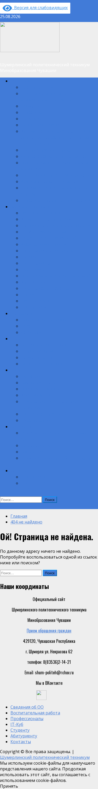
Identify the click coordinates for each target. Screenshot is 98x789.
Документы (30, 106)
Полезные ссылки (36, 420)
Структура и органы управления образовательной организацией (47, 96)
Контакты (18, 470)
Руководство (31, 118)
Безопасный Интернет (39, 382)
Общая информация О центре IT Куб (51, 351)
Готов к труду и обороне (40, 388)
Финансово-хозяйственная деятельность (55, 156)
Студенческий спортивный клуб (47, 250)
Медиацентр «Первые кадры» (46, 219)
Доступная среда (35, 300)
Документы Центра (37, 357)
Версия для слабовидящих (40, 7)
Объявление (10, 506)
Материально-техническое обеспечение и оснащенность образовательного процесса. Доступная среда (56, 137)
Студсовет (29, 256)
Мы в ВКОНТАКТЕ (35, 282)
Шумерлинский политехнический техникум (45, 757)
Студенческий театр (38, 263)
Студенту (18, 370)
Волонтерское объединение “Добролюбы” (55, 275)
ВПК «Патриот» (33, 307)
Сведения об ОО (23, 81)
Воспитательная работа (30, 206)
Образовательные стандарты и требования (57, 200)
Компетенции (32, 451)
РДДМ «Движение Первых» (44, 231)
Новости (27, 326)
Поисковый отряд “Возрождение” (49, 238)
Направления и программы (43, 363)
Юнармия (28, 294)
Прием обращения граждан (49, 630)
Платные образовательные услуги (49, 150)
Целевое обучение (36, 445)
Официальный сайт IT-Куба (44, 344)
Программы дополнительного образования (56, 225)
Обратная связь (34, 476)
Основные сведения (37, 87)
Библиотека (30, 376)
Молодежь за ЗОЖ (36, 395)
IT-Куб (15, 338)
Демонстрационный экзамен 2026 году (54, 319)
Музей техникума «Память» (44, 244)
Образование (31, 112)
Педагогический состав (40, 125)
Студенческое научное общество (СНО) (53, 288)
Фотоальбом (31, 332)
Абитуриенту (20, 426)
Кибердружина (33, 269)
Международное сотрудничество (48, 181)
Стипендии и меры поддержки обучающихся (58, 175)
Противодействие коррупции (45, 414)
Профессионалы (23, 313)
